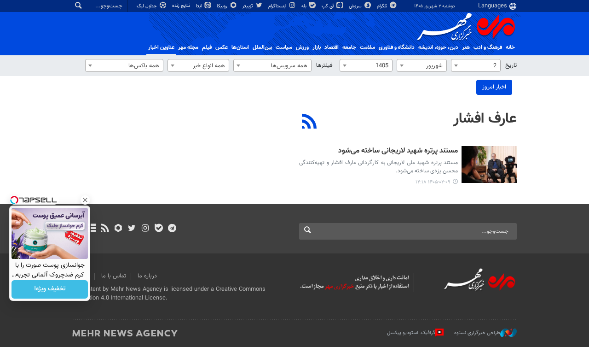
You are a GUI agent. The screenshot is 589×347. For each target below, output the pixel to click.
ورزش (302, 47)
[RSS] (309, 122)
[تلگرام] (172, 229)
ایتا (199, 6)
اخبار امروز (494, 87)
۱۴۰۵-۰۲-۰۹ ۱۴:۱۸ (433, 182)
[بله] (158, 229)
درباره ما (147, 276)
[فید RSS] (104, 229)
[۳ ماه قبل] (489, 164)
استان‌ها (240, 47)
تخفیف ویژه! (50, 289)
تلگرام (382, 6)
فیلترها (324, 65)
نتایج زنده (181, 5)
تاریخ (511, 65)
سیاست (284, 47)
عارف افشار (485, 118)
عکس (221, 47)
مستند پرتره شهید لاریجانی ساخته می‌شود (398, 151)
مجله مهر (188, 47)
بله (304, 6)
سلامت (367, 47)
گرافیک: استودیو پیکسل (411, 333)
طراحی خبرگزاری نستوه (477, 333)
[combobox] (476, 65)
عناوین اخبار (161, 47)
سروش (356, 6)
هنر (466, 47)
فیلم (207, 47)
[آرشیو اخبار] (91, 229)
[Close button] (85, 200)
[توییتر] (132, 229)
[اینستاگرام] (145, 229)
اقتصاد (331, 47)
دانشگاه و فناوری (397, 47)
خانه (510, 47)
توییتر (248, 6)
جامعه (349, 47)
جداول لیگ (147, 6)
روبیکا (223, 6)
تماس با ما (113, 276)
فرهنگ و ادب (488, 47)
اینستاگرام (278, 6)
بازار (316, 47)
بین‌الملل (262, 47)
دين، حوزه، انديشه (438, 47)
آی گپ (328, 6)
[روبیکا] (118, 229)
